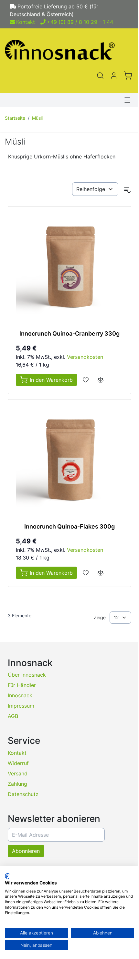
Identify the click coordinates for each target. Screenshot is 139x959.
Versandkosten (85, 357)
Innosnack (20, 695)
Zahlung (17, 784)
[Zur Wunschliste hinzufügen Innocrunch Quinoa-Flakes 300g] (86, 573)
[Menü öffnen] (127, 100)
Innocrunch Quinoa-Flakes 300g (69, 526)
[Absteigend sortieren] (127, 190)
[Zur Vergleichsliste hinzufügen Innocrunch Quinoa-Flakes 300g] (100, 573)
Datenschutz (23, 794)
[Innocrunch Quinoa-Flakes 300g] (69, 460)
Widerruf (18, 763)
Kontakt (25, 22)
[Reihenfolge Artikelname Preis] (95, 189)
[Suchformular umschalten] (100, 75)
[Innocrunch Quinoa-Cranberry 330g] (69, 267)
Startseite (15, 118)
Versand (17, 773)
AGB (13, 716)
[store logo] (69, 50)
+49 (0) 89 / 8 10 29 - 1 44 (80, 22)
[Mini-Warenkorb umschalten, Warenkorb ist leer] (128, 75)
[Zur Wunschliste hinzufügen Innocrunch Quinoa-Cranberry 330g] (86, 380)
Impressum (21, 705)
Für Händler (22, 685)
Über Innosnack (27, 674)
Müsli (37, 118)
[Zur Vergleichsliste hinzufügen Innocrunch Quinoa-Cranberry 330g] (100, 380)
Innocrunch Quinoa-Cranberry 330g (69, 333)
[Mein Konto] (113, 75)
